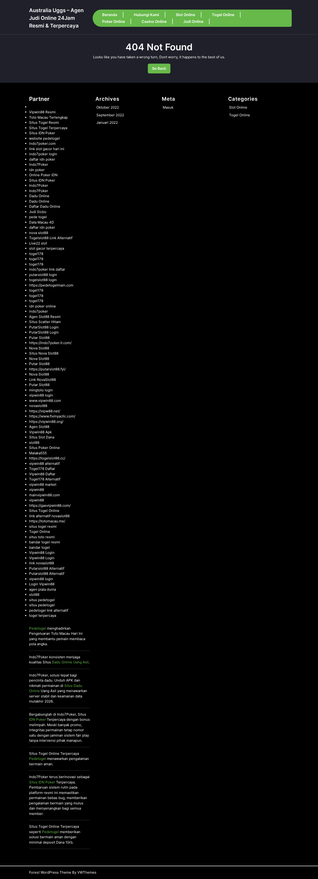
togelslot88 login (43, 280)
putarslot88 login (43, 274)
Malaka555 (38, 453)
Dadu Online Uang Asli (70, 662)
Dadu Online (39, 196)
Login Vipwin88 (41, 584)
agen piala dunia (42, 589)
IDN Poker (37, 719)
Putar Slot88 (39, 337)
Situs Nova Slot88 (43, 353)
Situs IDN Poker (42, 133)
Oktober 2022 (107, 107)
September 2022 (110, 115)
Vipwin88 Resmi (42, 112)
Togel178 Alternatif (44, 479)
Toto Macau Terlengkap (48, 117)
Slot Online (185, 14)
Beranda (109, 14)
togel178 (36, 254)
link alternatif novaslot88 (49, 516)
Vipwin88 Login (41, 552)
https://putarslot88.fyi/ (47, 369)
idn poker (37, 170)
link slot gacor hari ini (46, 149)
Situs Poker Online (44, 447)
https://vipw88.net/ (44, 411)
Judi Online (193, 21)
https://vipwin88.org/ (46, 421)
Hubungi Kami (146, 14)
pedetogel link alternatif (48, 610)
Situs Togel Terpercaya (48, 128)
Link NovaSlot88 (42, 379)
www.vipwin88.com (45, 400)
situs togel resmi (43, 526)
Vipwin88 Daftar (42, 474)
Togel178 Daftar (42, 468)
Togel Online (223, 14)
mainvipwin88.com (44, 495)
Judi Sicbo (37, 212)
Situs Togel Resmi (44, 122)
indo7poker (38, 311)
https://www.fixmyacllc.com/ (52, 416)
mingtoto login (41, 390)
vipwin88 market (42, 484)
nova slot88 (38, 233)
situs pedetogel (42, 600)
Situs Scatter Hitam (45, 322)
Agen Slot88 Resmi (45, 316)
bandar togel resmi (44, 542)
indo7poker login (43, 154)
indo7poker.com (42, 143)
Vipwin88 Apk (40, 432)
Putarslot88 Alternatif (46, 568)
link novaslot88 (41, 563)
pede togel (38, 217)
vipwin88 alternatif (44, 463)
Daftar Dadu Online (44, 206)
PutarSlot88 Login (44, 327)
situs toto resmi (42, 537)
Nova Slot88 (39, 348)
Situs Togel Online (44, 510)
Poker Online (113, 21)
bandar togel (39, 547)
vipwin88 (36, 489)
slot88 (34, 442)
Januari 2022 (107, 122)
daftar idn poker (42, 159)
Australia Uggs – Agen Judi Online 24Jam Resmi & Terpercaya (56, 18)
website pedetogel (44, 138)
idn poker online (42, 306)
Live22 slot (38, 243)
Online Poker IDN (43, 175)
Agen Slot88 (39, 426)
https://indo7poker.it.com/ (50, 343)
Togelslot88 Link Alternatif (50, 238)
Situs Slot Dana (41, 437)
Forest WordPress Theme (50, 872)
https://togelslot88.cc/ (47, 458)
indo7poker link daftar (47, 269)
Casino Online (154, 21)
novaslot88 (38, 405)
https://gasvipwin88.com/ (50, 505)
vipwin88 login (41, 395)
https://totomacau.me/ (47, 521)
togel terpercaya (42, 615)
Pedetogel (37, 628)
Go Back (161, 70)
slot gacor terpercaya (46, 248)
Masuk (168, 107)
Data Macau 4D (41, 222)
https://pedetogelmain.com (51, 285)
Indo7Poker (38, 164)
